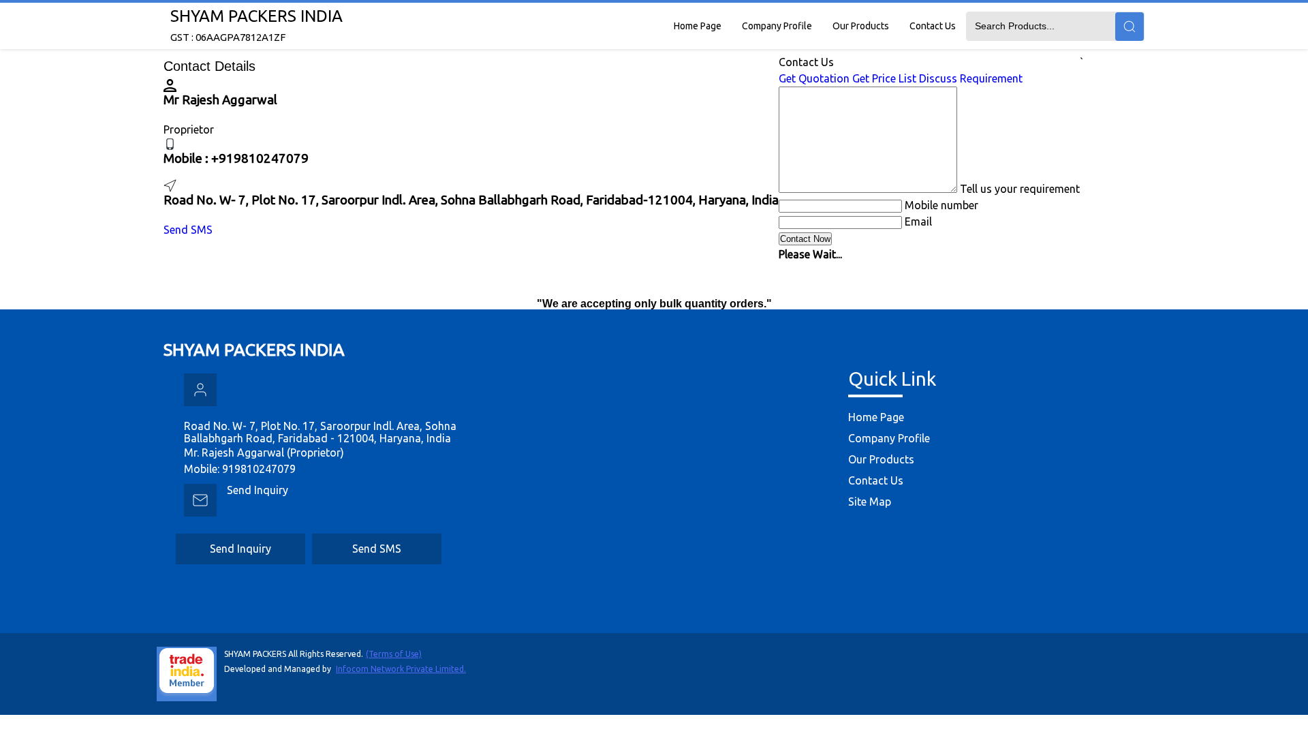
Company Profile (777, 25)
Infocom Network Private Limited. (401, 668)
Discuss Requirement (971, 78)
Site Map (869, 501)
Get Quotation (814, 78)
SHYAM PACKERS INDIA (256, 25)
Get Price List (884, 78)
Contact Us (932, 25)
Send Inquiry (257, 490)
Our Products (860, 25)
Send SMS (188, 230)
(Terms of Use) (394, 653)
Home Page (697, 25)
